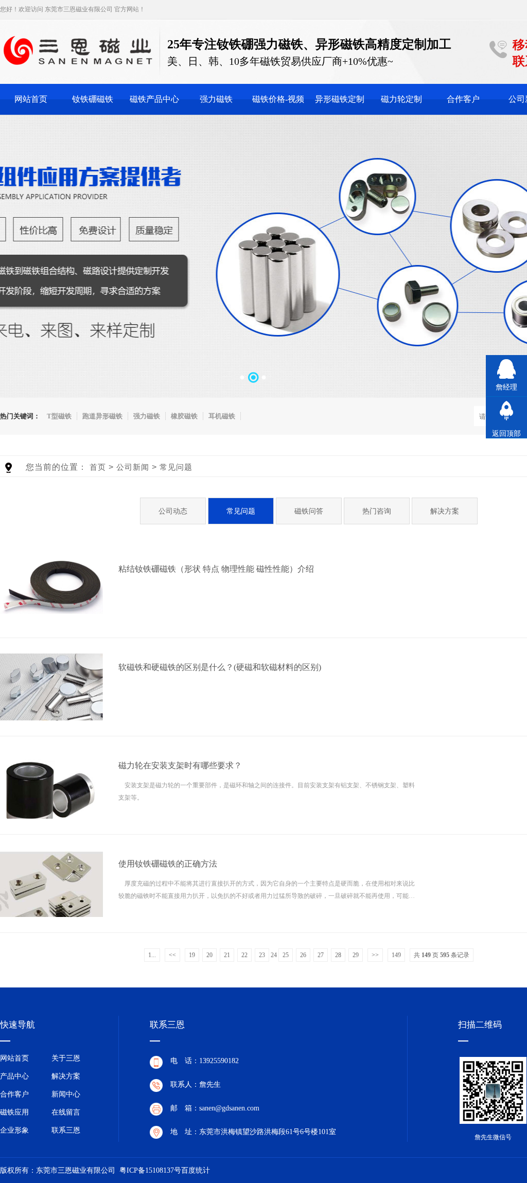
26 (303, 955)
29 (356, 955)
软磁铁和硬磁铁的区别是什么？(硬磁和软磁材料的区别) (219, 667)
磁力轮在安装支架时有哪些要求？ (180, 765)
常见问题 (176, 467)
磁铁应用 (14, 1112)
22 (244, 955)
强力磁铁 (216, 99)
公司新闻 (132, 467)
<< (172, 955)
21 (227, 955)
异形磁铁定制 (339, 99)
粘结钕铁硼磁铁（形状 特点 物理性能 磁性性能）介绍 (216, 568)
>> (375, 955)
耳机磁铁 (221, 416)
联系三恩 (65, 1130)
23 (262, 955)
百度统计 (195, 1170)
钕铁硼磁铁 (92, 99)
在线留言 (65, 1112)
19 (192, 955)
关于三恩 (65, 1058)
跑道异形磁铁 (102, 416)
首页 (98, 467)
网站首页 (30, 99)
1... (152, 955)
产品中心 (14, 1076)
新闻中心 (65, 1094)
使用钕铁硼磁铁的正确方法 (167, 863)
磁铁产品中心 (154, 99)
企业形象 (14, 1130)
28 (338, 955)
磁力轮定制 (401, 99)
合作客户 (463, 99)
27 (321, 955)
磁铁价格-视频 (278, 99)
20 (209, 955)
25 (286, 955)
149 (396, 955)
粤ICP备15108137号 (150, 1170)
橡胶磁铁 (184, 416)
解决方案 (65, 1076)
